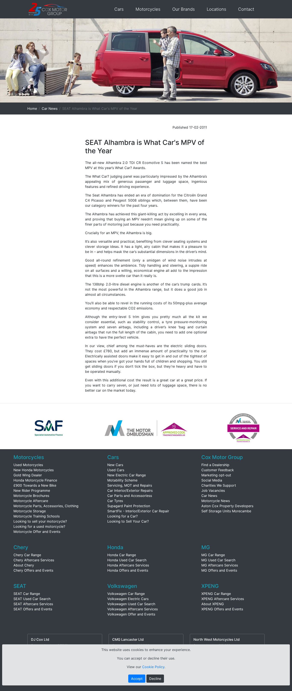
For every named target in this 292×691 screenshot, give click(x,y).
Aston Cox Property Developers (227, 506)
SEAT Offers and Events (32, 609)
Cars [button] (119, 9)
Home (32, 108)
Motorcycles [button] (148, 9)
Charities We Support (218, 485)
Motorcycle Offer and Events (36, 531)
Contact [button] (246, 9)
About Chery (23, 565)
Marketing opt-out (216, 475)
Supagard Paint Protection (128, 506)
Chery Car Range (27, 555)
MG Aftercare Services (219, 565)
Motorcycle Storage (29, 511)
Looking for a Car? (122, 516)
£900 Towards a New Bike (34, 485)
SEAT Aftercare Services (33, 604)
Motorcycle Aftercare (30, 501)
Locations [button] (216, 9)
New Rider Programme (31, 490)
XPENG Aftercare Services (222, 599)
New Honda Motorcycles (33, 470)
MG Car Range (213, 555)
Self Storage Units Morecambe (226, 511)
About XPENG (212, 604)
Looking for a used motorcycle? (39, 526)
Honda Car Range (121, 555)
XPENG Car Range (216, 593)
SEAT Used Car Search (31, 599)
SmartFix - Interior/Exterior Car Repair (138, 511)
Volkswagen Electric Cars (128, 599)
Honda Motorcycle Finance (35, 480)
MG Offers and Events (219, 570)
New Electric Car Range (126, 475)
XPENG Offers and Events (222, 609)
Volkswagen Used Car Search (131, 604)
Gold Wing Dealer (27, 475)
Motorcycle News (215, 501)
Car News (50, 108)
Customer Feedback (217, 470)
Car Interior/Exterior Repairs (130, 490)
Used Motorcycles (28, 465)
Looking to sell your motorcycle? (40, 521)
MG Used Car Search (218, 560)
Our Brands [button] (183, 9)
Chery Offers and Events (33, 570)
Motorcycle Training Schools (36, 516)
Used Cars (115, 470)
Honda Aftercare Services (128, 565)
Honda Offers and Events (127, 570)
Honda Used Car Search (126, 560)
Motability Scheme (122, 480)
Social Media (211, 480)
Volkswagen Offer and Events (131, 614)
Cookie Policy (153, 667)
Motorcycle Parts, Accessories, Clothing (45, 506)
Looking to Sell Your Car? (128, 521)
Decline (155, 678)
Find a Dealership (215, 465)
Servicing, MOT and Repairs (129, 485)
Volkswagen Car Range (126, 593)
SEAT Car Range (26, 593)
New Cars (115, 465)
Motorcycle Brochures (31, 495)
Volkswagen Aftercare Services (132, 609)
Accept (137, 678)
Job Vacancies (213, 490)
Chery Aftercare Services (33, 560)
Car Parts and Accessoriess (129, 495)
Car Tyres (115, 501)
